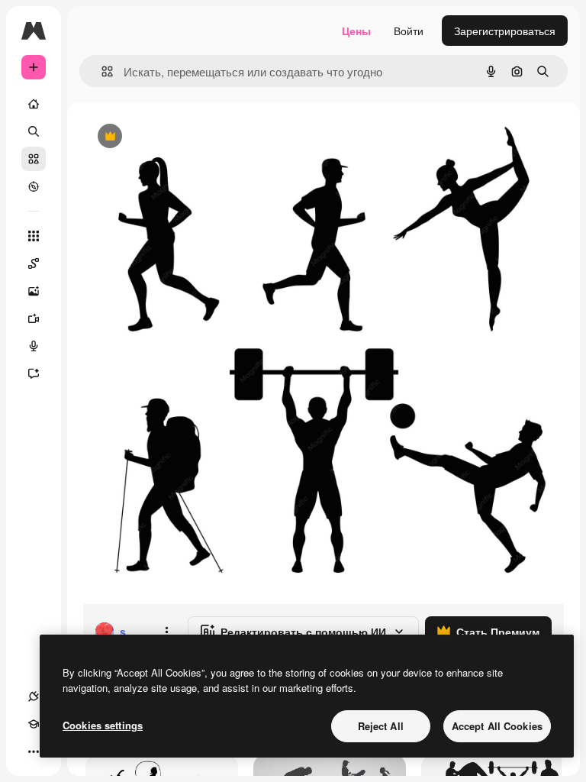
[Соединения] (33, 696)
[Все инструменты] (33, 236)
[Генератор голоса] (33, 346)
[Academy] (33, 724)
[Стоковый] (33, 159)
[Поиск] (33, 131)
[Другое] (33, 751)
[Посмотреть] (33, 186)
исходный (185, 137)
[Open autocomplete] (101, 71)
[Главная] (33, 104)
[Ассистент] (33, 373)
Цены (356, 30)
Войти (408, 30)
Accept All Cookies (497, 726)
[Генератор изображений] (33, 291)
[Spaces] (33, 263)
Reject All (381, 726)
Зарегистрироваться (504, 30)
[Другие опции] (166, 631)
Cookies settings (103, 725)
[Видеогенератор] (33, 318)
